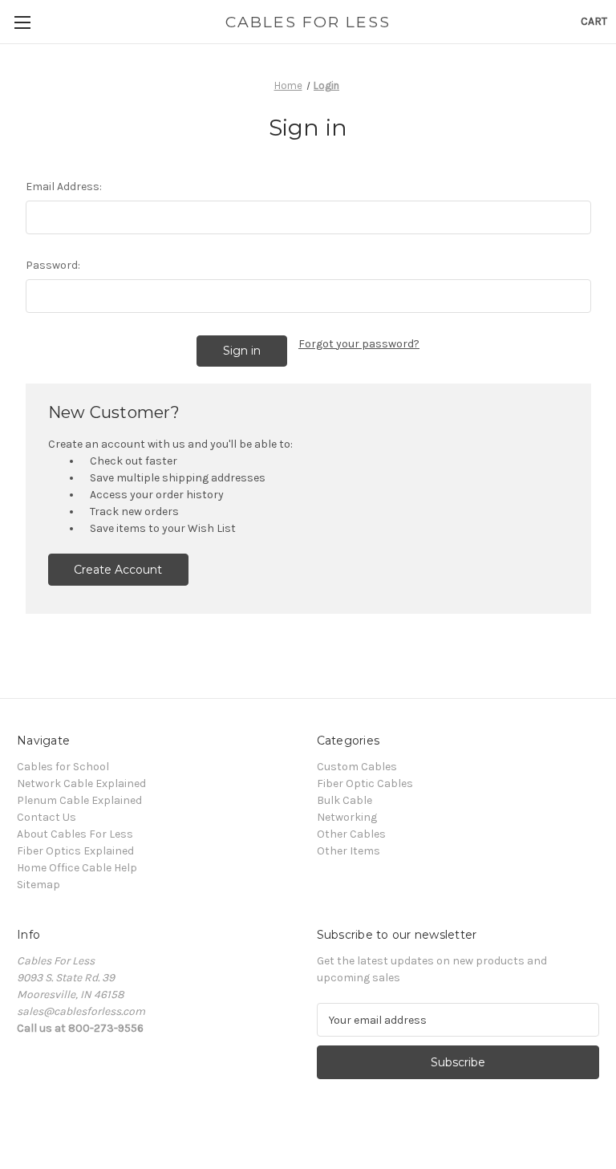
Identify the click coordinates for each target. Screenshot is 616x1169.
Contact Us (46, 817)
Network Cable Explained (81, 783)
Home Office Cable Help (77, 868)
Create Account (118, 569)
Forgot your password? (358, 344)
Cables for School (63, 766)
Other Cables (351, 834)
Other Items (348, 851)
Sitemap (38, 884)
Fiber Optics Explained (75, 851)
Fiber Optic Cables (365, 783)
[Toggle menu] (22, 22)
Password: (53, 265)
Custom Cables (357, 766)
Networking (347, 817)
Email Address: (64, 186)
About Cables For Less (75, 834)
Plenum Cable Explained (79, 800)
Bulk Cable (344, 800)
